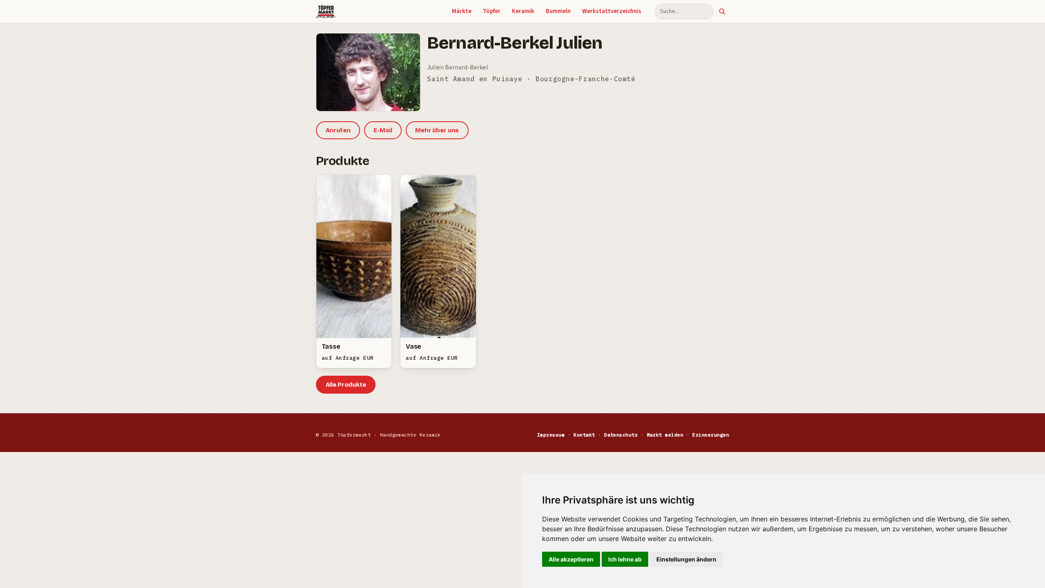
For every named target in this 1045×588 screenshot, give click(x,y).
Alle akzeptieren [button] (571, 559)
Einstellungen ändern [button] (686, 559)
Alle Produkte (346, 384)
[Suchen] (722, 11)
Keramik (523, 11)
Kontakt (584, 435)
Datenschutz (621, 435)
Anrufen (338, 130)
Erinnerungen (710, 435)
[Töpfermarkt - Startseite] (326, 11)
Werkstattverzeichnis (611, 11)
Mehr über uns (437, 130)
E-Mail (383, 130)
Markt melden (665, 435)
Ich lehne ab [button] (625, 559)
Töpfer (491, 11)
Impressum (551, 435)
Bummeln (558, 11)
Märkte (461, 11)
